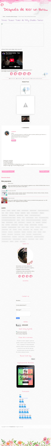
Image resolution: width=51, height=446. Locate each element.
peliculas (13, 210)
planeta (26, 215)
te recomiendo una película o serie (8, 220)
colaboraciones (14, 224)
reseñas (8, 210)
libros (7, 212)
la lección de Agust (29, 217)
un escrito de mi (5, 241)
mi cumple (40, 224)
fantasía (39, 232)
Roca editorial (26, 229)
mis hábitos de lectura (6, 236)
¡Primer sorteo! (10, 183)
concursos (10, 232)
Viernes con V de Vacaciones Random (33, 220)
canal (41, 229)
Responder (13, 140)
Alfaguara (42, 212)
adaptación (23, 212)
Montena (19, 217)
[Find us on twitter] (23, 276)
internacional (10, 234)
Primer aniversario (11, 198)
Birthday (32, 227)
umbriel (41, 239)
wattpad (11, 241)
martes (23, 234)
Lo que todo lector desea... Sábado (8, 217)
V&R (31, 229)
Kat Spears (38, 227)
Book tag (11, 212)
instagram (4, 234)
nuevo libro (4, 227)
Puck (23, 217)
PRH (10, 229)
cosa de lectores (25, 210)
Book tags (17, 212)
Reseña (18, 210)
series (36, 217)
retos (19, 227)
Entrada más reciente (8, 171)
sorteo (23, 227)
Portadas (15, 229)
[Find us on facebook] (19, 276)
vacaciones (29, 222)
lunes (16, 222)
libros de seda (17, 234)
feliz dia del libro (9, 222)
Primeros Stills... (25, 112)
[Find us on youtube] (31, 276)
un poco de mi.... (22, 222)
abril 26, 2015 (12, 78)
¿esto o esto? (22, 241)
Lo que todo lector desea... (35, 215)
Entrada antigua (44, 171)
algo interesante (20, 215)
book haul (7, 224)
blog (3, 224)
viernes (23, 220)
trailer (37, 239)
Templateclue (12, 426)
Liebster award (5, 229)
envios (35, 232)
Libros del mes (44, 227)
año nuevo (44, 220)
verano (18, 220)
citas (3, 212)
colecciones (4, 232)
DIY (33, 222)
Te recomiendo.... (34, 212)
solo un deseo (31, 239)
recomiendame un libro (6, 239)
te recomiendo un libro (43, 217)
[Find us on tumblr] (27, 276)
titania (27, 227)
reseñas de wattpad (16, 239)
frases (44, 232)
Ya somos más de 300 (12, 190)
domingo (26, 224)
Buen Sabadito (25, 92)
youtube (16, 241)
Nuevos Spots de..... (25, 120)
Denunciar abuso (5, 177)
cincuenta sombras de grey (11, 16)
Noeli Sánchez (19, 78)
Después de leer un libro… (25, 9)
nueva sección (21, 236)
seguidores (24, 239)
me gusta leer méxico (37, 234)
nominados (14, 236)
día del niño (29, 232)
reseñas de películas (12, 227)
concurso (21, 224)
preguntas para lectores (38, 236)
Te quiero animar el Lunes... (43, 210)
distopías (23, 232)
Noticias (3, 210)
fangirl (3, 222)
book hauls (36, 229)
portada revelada (29, 236)
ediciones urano (33, 210)
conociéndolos (17, 232)
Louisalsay (13, 131)
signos (28, 212)
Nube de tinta (4, 215)
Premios (20, 229)
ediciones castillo (33, 224)
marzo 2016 (29, 234)
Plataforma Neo (12, 215)
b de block (44, 222)
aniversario (38, 222)
